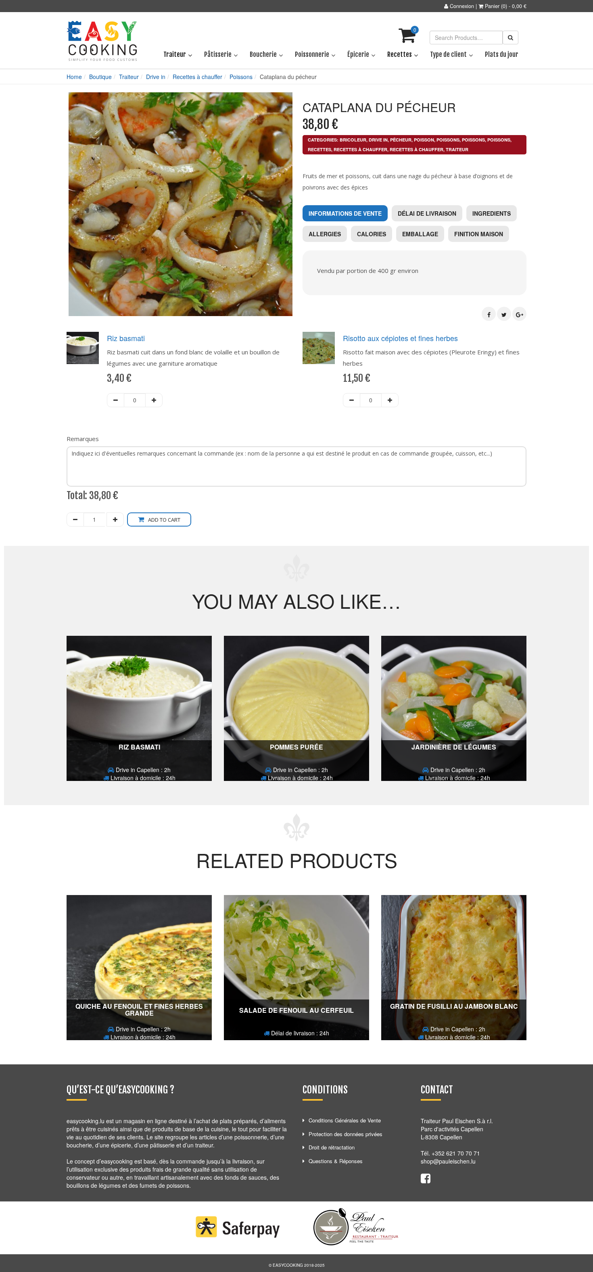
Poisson (424, 140)
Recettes (319, 149)
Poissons (241, 77)
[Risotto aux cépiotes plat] (319, 348)
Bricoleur (353, 140)
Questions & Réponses (336, 1161)
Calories (371, 234)
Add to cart (164, 519)
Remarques (83, 439)
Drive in (155, 77)
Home (74, 77)
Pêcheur (400, 140)
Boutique (100, 77)
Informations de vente (345, 213)
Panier (492, 6)
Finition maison (478, 234)
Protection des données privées (345, 1134)
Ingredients (491, 213)
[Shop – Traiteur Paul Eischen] (102, 41)
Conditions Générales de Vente (345, 1120)
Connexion (462, 6)
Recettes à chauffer (197, 77)
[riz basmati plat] (83, 348)
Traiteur (129, 77)
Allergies (325, 234)
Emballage (420, 234)
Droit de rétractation (332, 1147)
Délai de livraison (427, 213)
